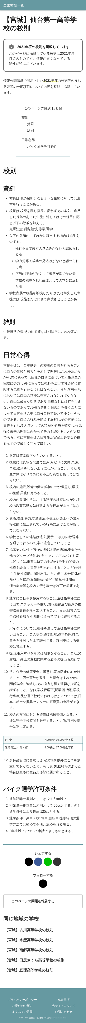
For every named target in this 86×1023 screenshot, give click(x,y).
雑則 (30, 130)
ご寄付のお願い (22, 1005)
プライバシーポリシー (22, 999)
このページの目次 (37, 108)
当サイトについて (63, 1005)
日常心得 (28, 140)
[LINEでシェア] (48, 862)
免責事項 (64, 999)
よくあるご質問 (22, 1011)
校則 (25, 117)
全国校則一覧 (13, 5)
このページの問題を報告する (33, 901)
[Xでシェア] (29, 862)
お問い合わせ (63, 1011)
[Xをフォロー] (43, 883)
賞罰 (30, 124)
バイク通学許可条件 (42, 146)
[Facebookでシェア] (38, 862)
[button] (57, 862)
